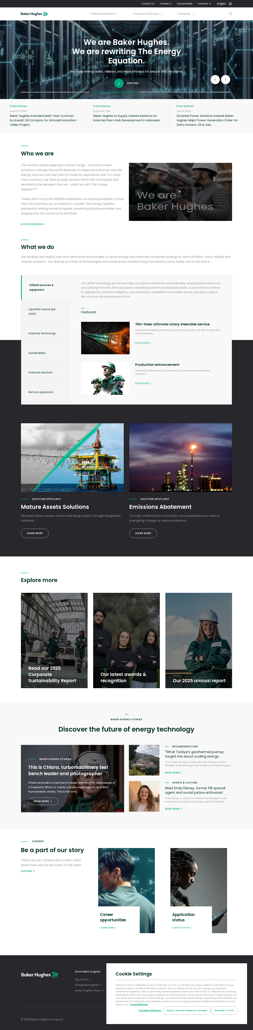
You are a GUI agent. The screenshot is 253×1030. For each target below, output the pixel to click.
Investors (203, 3)
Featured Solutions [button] (103, 14)
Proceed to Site (224, 1010)
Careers (164, 3)
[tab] (45, 287)
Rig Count (81, 979)
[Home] (39, 14)
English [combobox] (221, 4)
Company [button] (184, 14)
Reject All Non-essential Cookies (187, 1010)
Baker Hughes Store (88, 990)
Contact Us (148, 3)
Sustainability (184, 3)
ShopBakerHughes (87, 985)
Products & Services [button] (146, 14)
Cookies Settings (150, 1010)
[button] (55, 92)
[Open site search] (230, 14)
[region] (176, 993)
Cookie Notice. (139, 1004)
